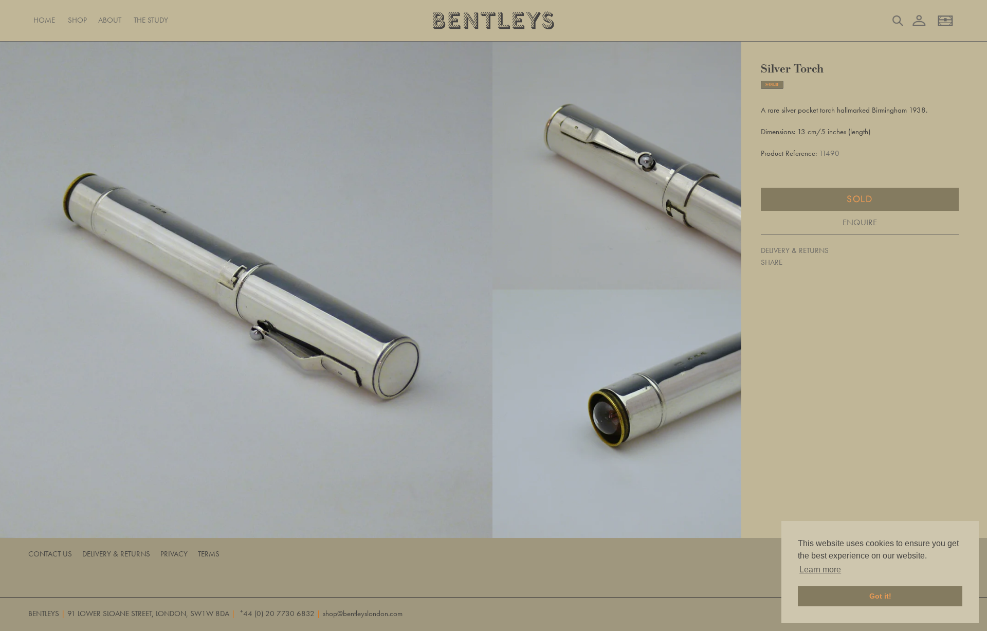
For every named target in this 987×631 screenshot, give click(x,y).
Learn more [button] (820, 569)
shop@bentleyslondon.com (363, 613)
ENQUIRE (860, 222)
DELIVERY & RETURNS (795, 250)
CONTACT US (50, 554)
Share (771, 262)
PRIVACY (174, 554)
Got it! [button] (880, 596)
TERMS (209, 554)
